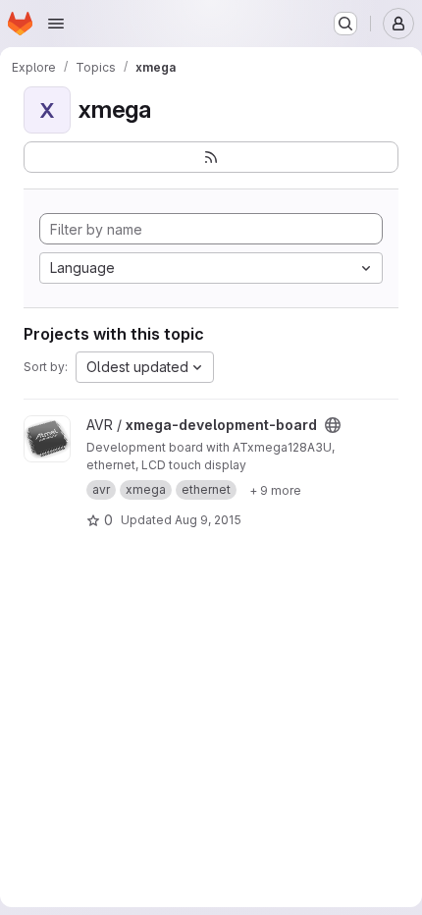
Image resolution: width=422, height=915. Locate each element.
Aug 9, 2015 (208, 519)
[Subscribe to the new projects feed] (211, 157)
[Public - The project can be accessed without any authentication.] (333, 425)
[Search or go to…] (345, 23)
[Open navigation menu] (56, 23)
